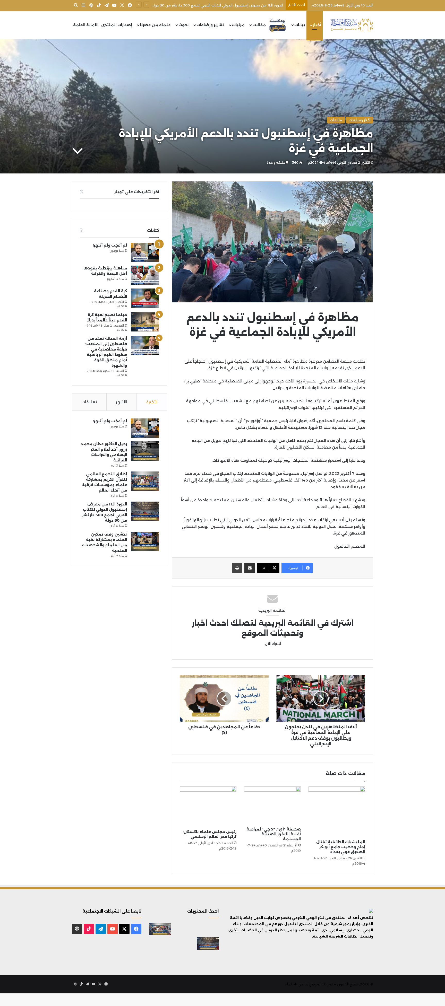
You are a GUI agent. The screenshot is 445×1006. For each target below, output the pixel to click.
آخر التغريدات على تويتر (136, 191)
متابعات (336, 120)
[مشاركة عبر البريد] (249, 568)
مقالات (259, 25)
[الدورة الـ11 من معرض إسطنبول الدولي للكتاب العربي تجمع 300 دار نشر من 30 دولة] (145, 511)
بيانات (299, 25)
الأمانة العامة (85, 25)
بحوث (183, 25)
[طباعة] (237, 568)
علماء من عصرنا (155, 25)
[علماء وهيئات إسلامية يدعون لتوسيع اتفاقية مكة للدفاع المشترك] (160, 943)
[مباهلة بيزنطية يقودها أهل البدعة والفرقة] (145, 275)
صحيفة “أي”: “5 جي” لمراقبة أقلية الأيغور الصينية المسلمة (273, 834)
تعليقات (89, 401)
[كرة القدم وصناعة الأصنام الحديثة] (145, 298)
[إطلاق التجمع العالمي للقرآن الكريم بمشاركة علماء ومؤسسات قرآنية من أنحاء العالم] (145, 481)
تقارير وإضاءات (210, 25)
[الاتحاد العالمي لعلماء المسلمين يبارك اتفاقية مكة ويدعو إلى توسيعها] (208, 958)
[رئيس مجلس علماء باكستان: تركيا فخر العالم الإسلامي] (208, 806)
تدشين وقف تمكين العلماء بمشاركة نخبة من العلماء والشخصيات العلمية (224, 5)
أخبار (317, 25)
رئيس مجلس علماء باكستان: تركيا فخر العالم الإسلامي (209, 834)
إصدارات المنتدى (116, 25)
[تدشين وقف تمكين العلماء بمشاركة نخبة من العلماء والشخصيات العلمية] (145, 541)
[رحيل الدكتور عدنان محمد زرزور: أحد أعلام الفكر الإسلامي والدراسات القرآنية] (145, 451)
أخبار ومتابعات (359, 120)
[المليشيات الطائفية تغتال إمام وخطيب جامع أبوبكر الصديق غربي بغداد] (337, 811)
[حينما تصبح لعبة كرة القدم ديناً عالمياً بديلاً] (145, 321)
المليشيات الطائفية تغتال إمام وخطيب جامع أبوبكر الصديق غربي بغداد (340, 847)
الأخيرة (152, 401)
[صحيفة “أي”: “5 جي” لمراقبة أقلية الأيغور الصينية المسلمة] (272, 805)
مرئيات (238, 25)
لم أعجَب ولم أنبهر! (110, 245)
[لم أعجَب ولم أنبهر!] (145, 252)
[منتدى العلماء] (351, 25)
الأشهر (121, 401)
